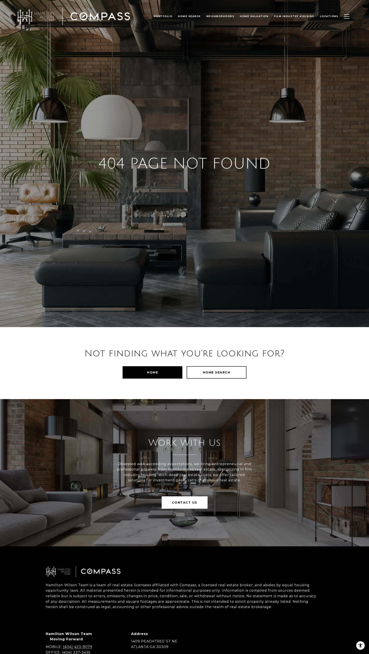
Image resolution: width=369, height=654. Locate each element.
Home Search (216, 372)
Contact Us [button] (184, 502)
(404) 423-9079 (77, 647)
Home (152, 372)
